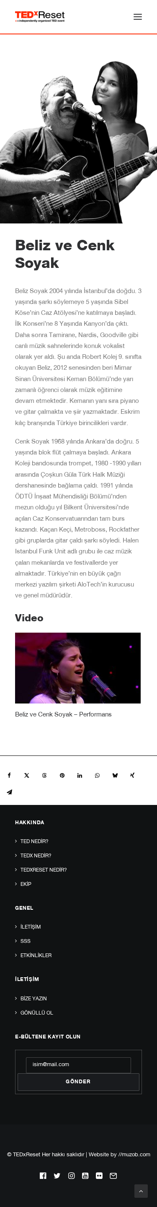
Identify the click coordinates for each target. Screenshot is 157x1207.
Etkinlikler (36, 955)
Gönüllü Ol (37, 1013)
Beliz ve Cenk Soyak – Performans (63, 715)
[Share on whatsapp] (97, 775)
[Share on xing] (132, 775)
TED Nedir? (35, 841)
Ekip (26, 884)
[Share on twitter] (26, 775)
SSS (26, 941)
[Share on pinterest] (62, 775)
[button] (137, 17)
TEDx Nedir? (36, 856)
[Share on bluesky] (114, 775)
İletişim (31, 927)
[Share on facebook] (9, 775)
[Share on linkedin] (79, 775)
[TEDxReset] (39, 16)
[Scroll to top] (141, 1191)
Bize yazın (34, 999)
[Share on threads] (44, 775)
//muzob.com (134, 1155)
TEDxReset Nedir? (44, 870)
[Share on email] (9, 792)
